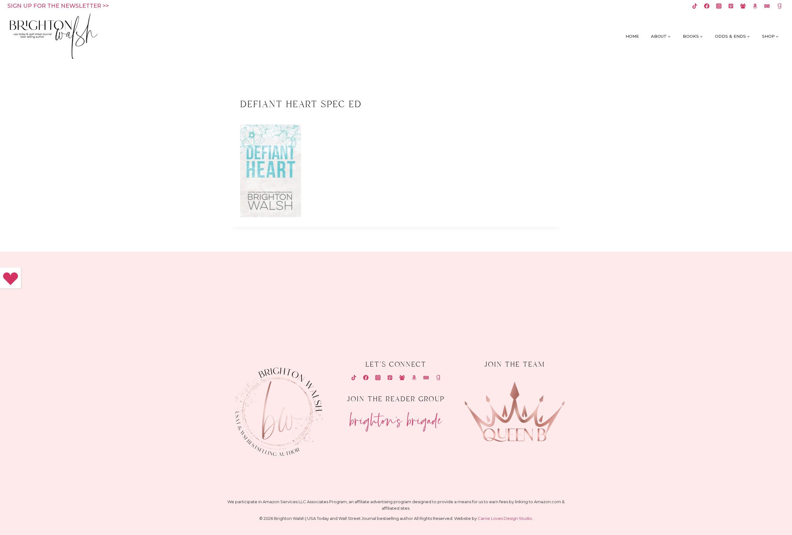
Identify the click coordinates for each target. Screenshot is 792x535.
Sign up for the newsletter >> (58, 5)
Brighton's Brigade (396, 417)
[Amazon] (755, 6)
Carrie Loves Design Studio (505, 518)
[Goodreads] (779, 6)
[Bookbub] (767, 6)
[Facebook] (706, 6)
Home (632, 36)
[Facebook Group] (743, 6)
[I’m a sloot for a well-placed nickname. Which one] (197, 297)
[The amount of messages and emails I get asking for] (727, 297)
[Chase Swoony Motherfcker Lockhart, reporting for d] (64, 297)
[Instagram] (719, 6)
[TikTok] (694, 6)
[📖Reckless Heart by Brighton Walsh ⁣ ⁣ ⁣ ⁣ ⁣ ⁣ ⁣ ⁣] (594, 297)
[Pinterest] (731, 6)
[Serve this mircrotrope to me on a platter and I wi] (329, 297)
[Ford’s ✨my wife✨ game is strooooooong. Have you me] (462, 297)
